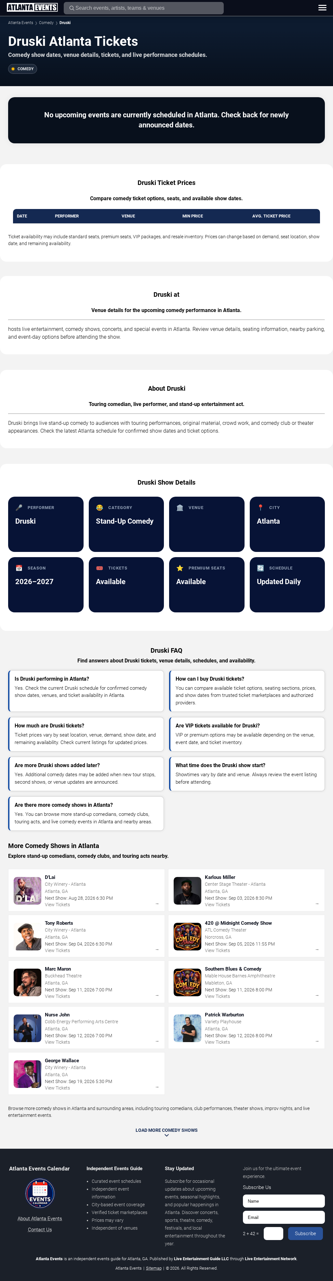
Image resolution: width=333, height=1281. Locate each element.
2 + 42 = (251, 1233)
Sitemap (154, 1268)
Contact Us (40, 1230)
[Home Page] (32, 8)
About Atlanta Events (40, 1219)
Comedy (46, 22)
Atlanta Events (20, 22)
